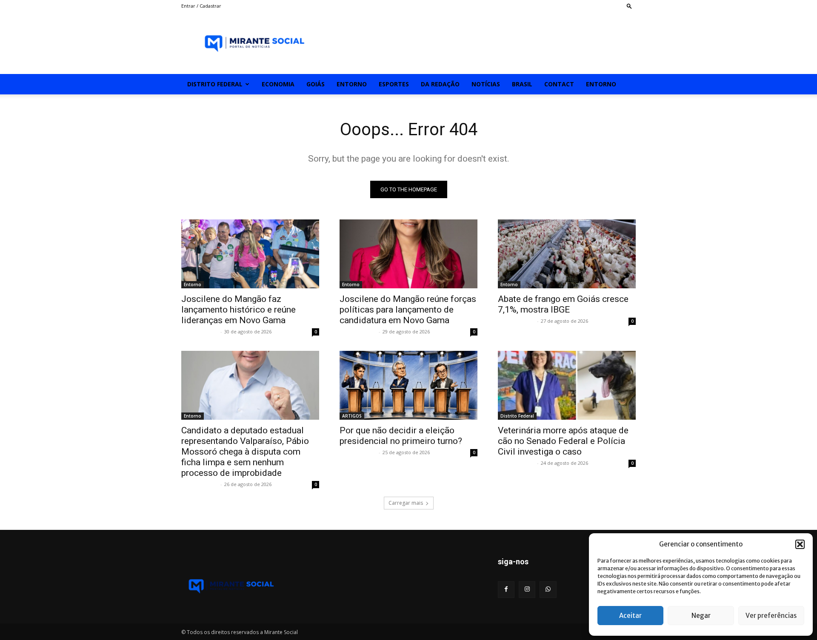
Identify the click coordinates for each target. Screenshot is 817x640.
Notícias (485, 84)
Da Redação (440, 84)
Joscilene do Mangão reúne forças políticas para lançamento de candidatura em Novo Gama (408, 309)
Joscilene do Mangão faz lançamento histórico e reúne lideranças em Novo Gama (238, 309)
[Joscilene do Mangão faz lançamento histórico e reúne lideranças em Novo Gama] (250, 253)
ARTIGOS (352, 416)
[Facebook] (506, 589)
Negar (701, 616)
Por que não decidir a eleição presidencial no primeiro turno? (401, 435)
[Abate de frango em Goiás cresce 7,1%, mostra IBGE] (567, 253)
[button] (800, 544)
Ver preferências (771, 616)
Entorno (352, 84)
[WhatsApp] (548, 589)
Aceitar (630, 616)
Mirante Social (199, 331)
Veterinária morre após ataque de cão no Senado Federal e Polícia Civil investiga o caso (563, 441)
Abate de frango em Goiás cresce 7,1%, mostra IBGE (563, 304)
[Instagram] (527, 589)
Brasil (522, 84)
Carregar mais (406, 502)
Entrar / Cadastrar (201, 6)
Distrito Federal (215, 84)
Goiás (315, 84)
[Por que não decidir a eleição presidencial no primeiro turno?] (408, 385)
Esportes (394, 84)
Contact (559, 84)
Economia (278, 84)
